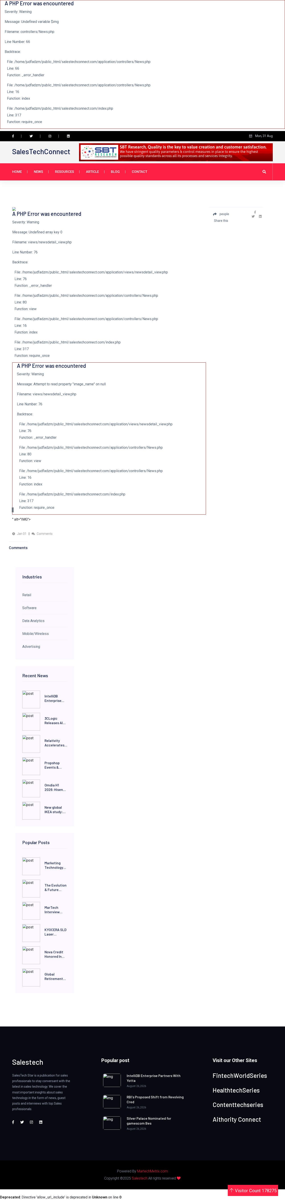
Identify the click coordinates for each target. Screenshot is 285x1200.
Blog (115, 172)
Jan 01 (21, 533)
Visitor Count (255, 1190)
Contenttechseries (238, 1104)
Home (17, 172)
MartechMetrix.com (152, 1171)
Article (92, 172)
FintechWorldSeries (240, 1075)
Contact (139, 172)
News (38, 172)
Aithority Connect (237, 1119)
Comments (44, 533)
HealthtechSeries (236, 1090)
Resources (64, 172)
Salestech (139, 1178)
